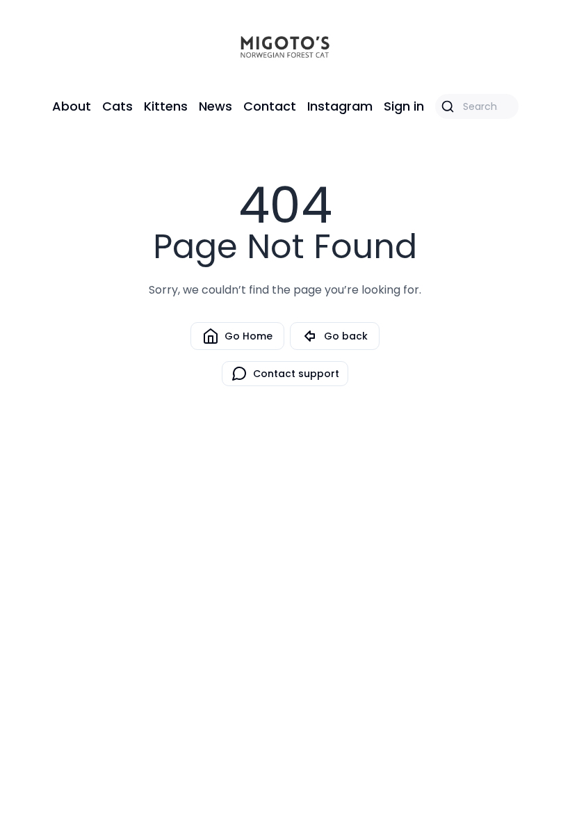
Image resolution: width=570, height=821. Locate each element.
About (71, 106)
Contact (269, 106)
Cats (117, 106)
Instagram (340, 106)
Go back (346, 336)
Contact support (296, 374)
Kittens (166, 106)
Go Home (248, 336)
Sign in (404, 106)
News (215, 106)
